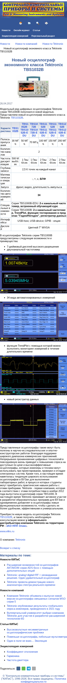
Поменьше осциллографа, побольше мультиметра (37, 636)
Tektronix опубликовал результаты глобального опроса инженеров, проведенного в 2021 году (35, 607)
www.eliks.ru (7, 531)
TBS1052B (24, 125)
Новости (6, 30)
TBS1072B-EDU (34, 132)
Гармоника (13, 656)
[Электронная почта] (34, 668)
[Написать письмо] (29, 23)
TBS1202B (62, 125)
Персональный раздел (43, 36)
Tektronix (20, 539)
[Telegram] (29, 668)
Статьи (36, 30)
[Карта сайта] (46, 23)
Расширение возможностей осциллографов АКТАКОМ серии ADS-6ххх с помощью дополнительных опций (32, 567)
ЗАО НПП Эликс (16, 525)
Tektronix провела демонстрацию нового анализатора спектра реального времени (31, 583)
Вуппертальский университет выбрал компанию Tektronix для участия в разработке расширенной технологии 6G (36, 615)
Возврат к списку (10, 548)
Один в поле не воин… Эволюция (27, 640)
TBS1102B (43, 125)
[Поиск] (38, 23)
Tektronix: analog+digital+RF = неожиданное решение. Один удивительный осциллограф (33, 576)
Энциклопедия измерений (15, 36)
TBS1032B (17, 117)
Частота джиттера (17, 660)
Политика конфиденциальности (43, 680)
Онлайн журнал (22, 30)
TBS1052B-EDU (24, 132)
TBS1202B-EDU (62, 132)
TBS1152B (53, 125)
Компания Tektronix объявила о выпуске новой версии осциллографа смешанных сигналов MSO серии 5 (36, 598)
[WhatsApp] (23, 668)
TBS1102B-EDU (43, 132)
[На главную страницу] (20, 23)
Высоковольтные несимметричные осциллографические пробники (27, 631)
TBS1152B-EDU (53, 132)
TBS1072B (34, 125)
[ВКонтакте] (18, 668)
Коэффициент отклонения (22, 651)
